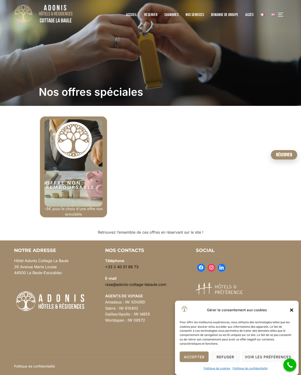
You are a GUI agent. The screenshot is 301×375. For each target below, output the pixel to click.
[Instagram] (211, 268)
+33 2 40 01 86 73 (122, 266)
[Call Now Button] (289, 365)
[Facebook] (201, 268)
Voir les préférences (268, 357)
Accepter (194, 357)
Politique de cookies (217, 368)
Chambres (171, 14)
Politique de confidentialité (250, 368)
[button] (291, 310)
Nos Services (195, 14)
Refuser (225, 357)
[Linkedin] (222, 268)
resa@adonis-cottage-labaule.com (135, 284)
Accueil (131, 14)
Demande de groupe (224, 14)
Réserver (150, 14)
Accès (249, 14)
